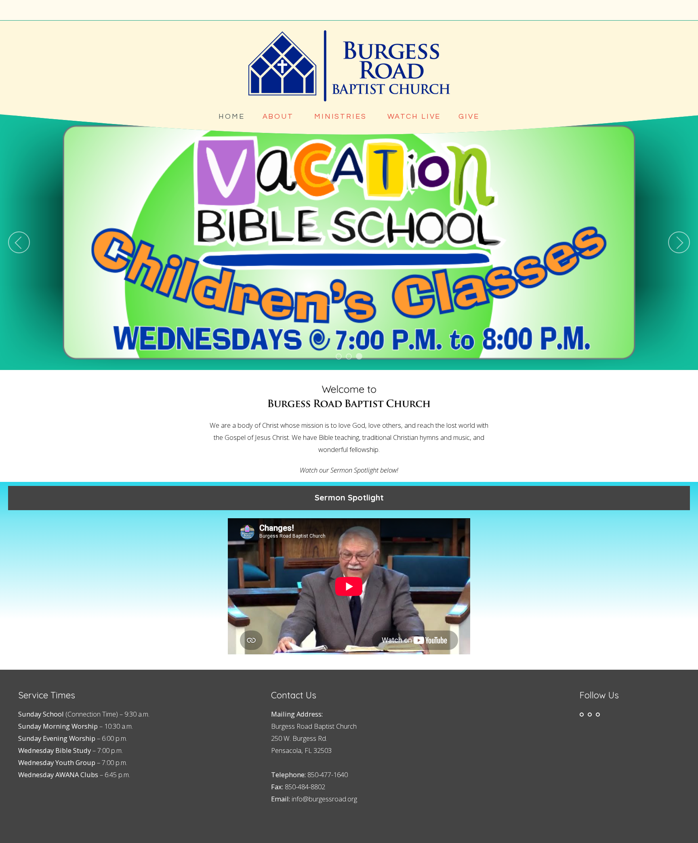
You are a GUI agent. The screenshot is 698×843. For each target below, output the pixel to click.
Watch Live (414, 116)
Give (468, 116)
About (279, 116)
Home (232, 116)
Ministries (342, 116)
